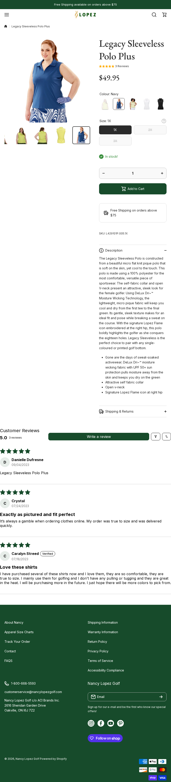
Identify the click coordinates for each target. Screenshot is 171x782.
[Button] (164, 121)
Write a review (99, 436)
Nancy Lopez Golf (27, 758)
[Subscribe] (161, 696)
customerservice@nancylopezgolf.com (33, 692)
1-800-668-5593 (23, 683)
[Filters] (155, 436)
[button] (164, 14)
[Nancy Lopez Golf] (85, 14)
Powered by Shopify (53, 758)
